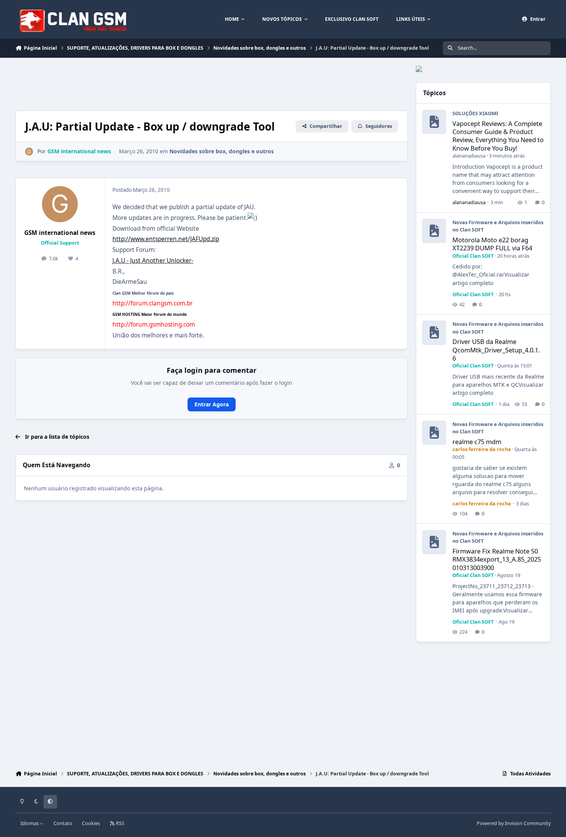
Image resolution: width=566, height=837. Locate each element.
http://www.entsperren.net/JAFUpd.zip (165, 239)
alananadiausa (469, 155)
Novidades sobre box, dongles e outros (221, 151)
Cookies (91, 823)
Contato (63, 823)
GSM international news (59, 233)
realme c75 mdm (476, 441)
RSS (119, 823)
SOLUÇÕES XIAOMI (475, 113)
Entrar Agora (211, 404)
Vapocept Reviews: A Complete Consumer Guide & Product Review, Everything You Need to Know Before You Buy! (498, 136)
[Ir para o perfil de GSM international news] (29, 152)
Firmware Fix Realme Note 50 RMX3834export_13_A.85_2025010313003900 (496, 559)
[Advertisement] (155, 83)
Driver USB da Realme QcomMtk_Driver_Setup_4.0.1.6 (496, 349)
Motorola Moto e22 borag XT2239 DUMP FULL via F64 (492, 243)
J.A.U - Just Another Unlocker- (152, 261)
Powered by (514, 823)
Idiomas (30, 823)
